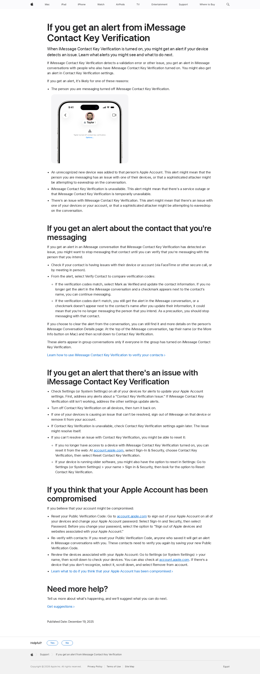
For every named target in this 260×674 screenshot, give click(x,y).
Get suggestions (60, 606)
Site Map (129, 666)
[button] (228, 4)
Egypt (226, 666)
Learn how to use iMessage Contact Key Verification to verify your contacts (105, 355)
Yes (52, 643)
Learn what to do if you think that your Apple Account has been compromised (111, 571)
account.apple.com (109, 450)
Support (44, 654)
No (67, 643)
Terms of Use (114, 666)
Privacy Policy (95, 666)
